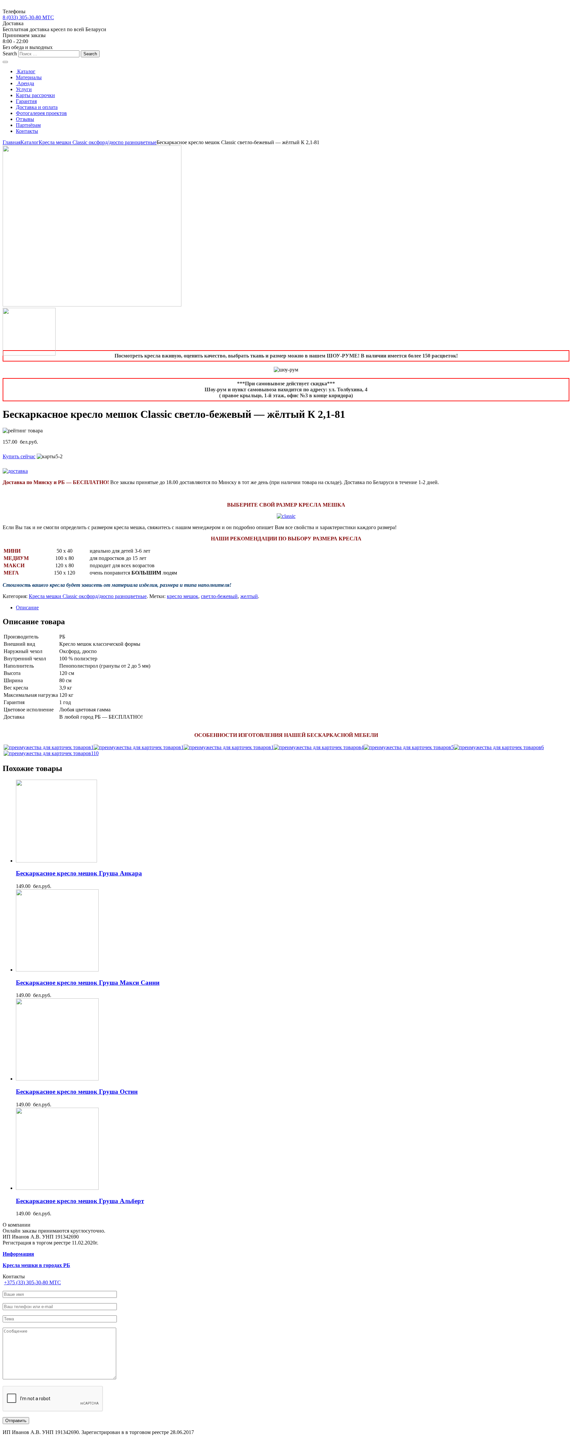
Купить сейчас (19, 456)
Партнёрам (28, 125)
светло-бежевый (219, 596)
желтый (249, 596)
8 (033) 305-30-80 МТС (28, 17)
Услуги (24, 89)
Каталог (25, 71)
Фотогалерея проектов (41, 113)
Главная (12, 142)
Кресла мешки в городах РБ (36, 1265)
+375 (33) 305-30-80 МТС (32, 1282)
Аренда (25, 83)
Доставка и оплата (37, 107)
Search (10, 53)
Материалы (29, 77)
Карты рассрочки (35, 95)
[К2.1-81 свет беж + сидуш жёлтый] (92, 304)
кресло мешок (182, 596)
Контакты (27, 131)
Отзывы (25, 119)
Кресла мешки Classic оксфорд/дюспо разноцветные (98, 142)
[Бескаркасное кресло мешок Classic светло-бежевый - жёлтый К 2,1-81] (49, 747)
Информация (18, 1254)
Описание (27, 607)
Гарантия (26, 101)
